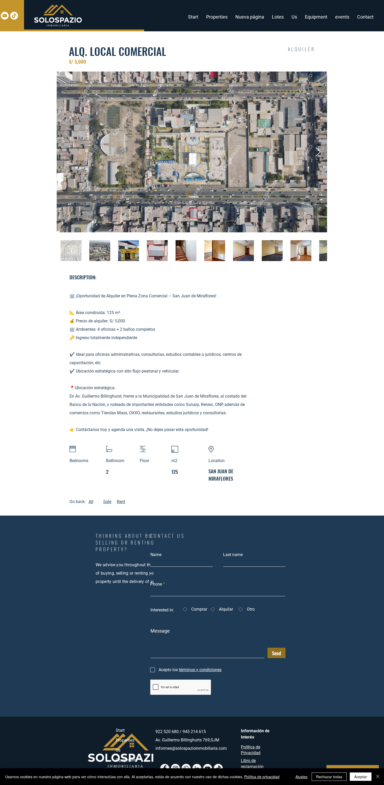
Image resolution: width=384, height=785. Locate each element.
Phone (156, 584)
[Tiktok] (14, 16)
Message (160, 631)
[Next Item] (318, 152)
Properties (125, 740)
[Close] (378, 776)
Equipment (126, 760)
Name (155, 555)
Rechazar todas (329, 776)
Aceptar (360, 776)
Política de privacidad (262, 776)
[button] (216, 17)
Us (118, 750)
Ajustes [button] (301, 776)
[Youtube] (5, 16)
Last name (233, 555)
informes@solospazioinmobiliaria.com (191, 748)
